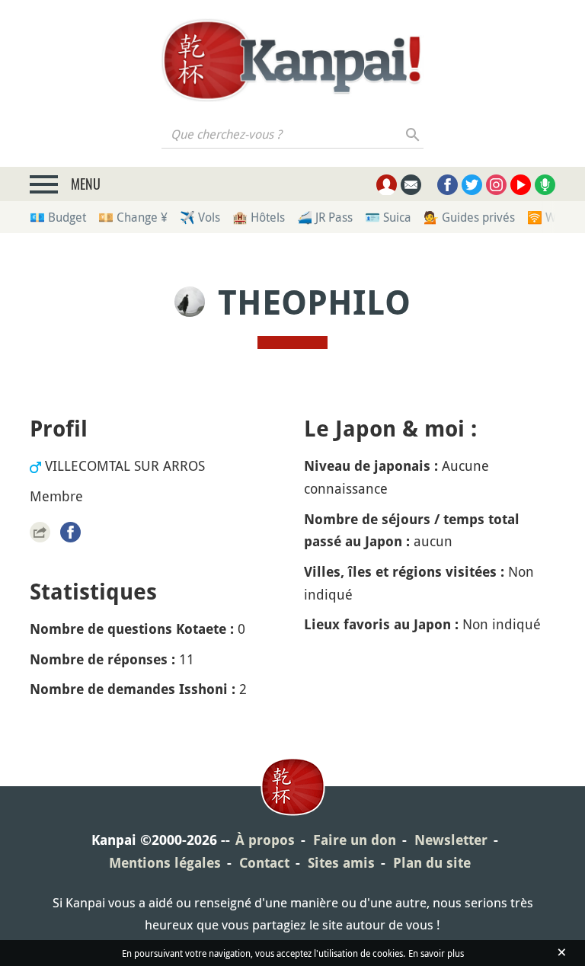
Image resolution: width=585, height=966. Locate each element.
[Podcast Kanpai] (545, 184)
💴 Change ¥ (133, 217)
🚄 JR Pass (325, 217)
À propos (265, 840)
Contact (264, 863)
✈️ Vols (200, 217)
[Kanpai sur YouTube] (520, 184)
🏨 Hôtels (258, 217)
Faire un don (354, 840)
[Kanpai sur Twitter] (472, 184)
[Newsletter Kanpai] (411, 184)
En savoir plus (436, 953)
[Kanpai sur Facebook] (447, 184)
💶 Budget (58, 217)
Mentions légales (165, 863)
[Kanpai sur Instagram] (496, 184)
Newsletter (451, 840)
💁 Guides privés (469, 217)
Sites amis (341, 863)
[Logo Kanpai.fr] (292, 60)
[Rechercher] (413, 134)
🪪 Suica (388, 217)
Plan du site (432, 863)
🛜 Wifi (546, 217)
